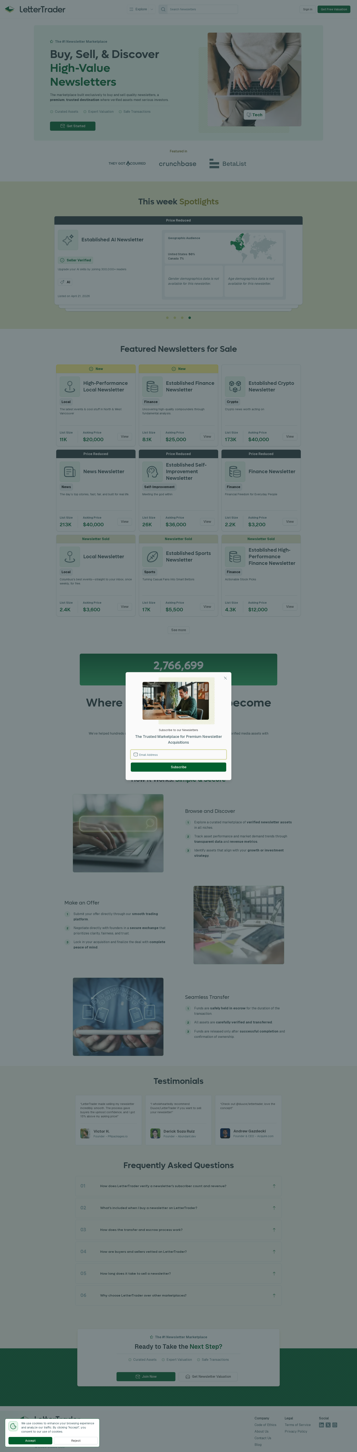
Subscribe (178, 767)
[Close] (225, 678)
